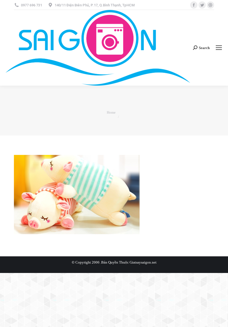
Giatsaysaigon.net (143, 262)
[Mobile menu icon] (218, 47)
